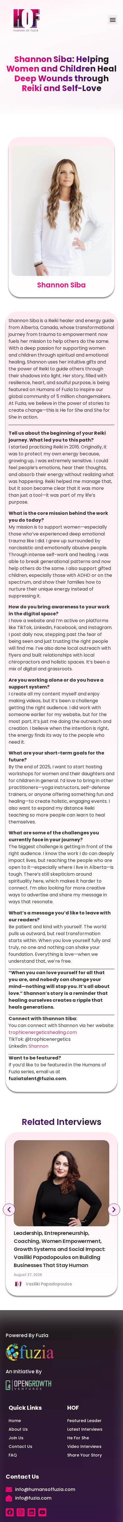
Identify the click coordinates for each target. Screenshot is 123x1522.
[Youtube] (42, 1512)
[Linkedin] (31, 1512)
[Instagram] (21, 1512)
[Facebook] (10, 1512)
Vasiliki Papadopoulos (49, 1284)
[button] (112, 19)
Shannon (38, 1046)
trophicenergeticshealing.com (43, 1032)
